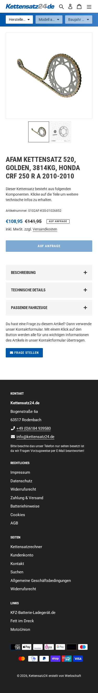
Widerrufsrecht (23, 489)
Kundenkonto (21, 555)
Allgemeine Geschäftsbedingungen (40, 580)
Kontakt (17, 563)
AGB (14, 523)
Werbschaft (73, 676)
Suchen (16, 572)
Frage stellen (26, 353)
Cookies (17, 514)
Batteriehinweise (24, 506)
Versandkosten (45, 229)
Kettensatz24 (38, 676)
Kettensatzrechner (26, 546)
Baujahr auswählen (80, 19)
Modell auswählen (51, 19)
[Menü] (89, 6)
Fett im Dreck (22, 621)
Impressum (20, 472)
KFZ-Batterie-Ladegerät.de (32, 612)
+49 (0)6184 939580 (33, 428)
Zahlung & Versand (26, 498)
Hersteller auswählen (21, 19)
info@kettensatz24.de (35, 436)
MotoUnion (20, 629)
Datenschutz (21, 481)
